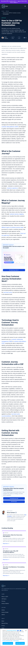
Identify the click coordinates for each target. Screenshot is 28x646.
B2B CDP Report (14, 501)
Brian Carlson (6, 38)
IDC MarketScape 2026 (13, 270)
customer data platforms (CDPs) (10, 126)
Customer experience (12, 188)
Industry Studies (5, 612)
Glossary (3, 601)
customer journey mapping (16, 214)
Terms (3, 627)
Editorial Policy (5, 623)
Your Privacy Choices (11, 630)
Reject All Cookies (20, 643)
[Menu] (25, 6)
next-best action (8, 292)
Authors (3, 614)
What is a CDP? (5, 596)
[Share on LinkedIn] (24, 37)
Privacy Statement (6, 640)
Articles (7, 11)
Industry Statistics (5, 603)
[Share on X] (25, 37)
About (3, 621)
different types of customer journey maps (12, 227)
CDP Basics (4, 598)
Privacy (3, 625)
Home (3, 11)
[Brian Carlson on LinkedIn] (16, 512)
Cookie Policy (16, 640)
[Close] (25, 630)
